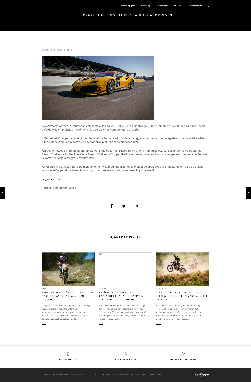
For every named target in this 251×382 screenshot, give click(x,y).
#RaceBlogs (162, 6)
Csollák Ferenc (104, 374)
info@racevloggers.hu (183, 359)
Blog (70, 50)
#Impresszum (195, 6)
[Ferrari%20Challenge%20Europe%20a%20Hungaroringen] (111, 206)
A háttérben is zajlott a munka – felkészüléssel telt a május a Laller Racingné (182, 296)
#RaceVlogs (146, 6)
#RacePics (179, 6)
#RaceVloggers (128, 6)
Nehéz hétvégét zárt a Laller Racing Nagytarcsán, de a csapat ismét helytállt (67, 296)
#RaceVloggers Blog (54, 50)
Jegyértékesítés (52, 179)
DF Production (121, 374)
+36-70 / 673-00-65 (68, 359)
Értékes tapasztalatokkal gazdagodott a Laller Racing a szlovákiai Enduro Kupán (121, 296)
